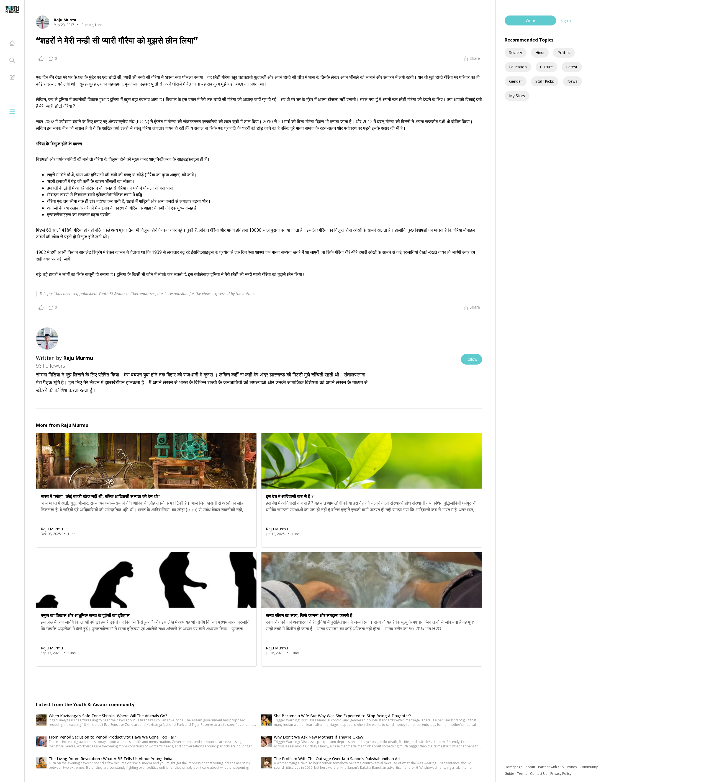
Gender (515, 81)
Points (572, 767)
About (530, 767)
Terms (522, 773)
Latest (571, 66)
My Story (517, 95)
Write (530, 20)
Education (518, 66)
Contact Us (539, 773)
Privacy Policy (560, 773)
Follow (471, 359)
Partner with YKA (551, 767)
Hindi (539, 52)
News (572, 81)
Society (515, 52)
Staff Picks (544, 81)
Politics (564, 52)
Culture (546, 66)
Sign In (566, 20)
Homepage (514, 767)
